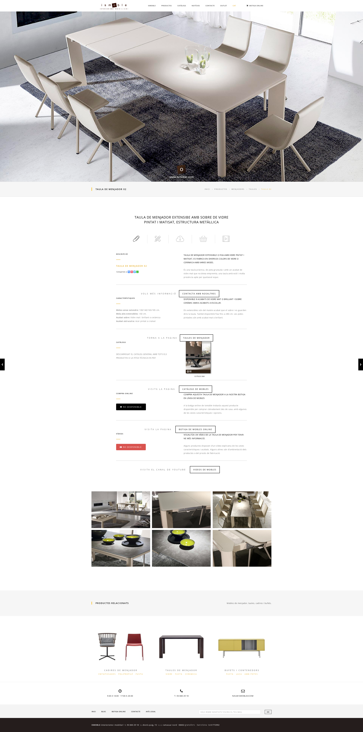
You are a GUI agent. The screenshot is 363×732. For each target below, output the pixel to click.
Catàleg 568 (199, 376)
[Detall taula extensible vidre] (120, 509)
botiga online (119, 711)
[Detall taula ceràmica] (120, 548)
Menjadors (238, 189)
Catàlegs (181, 6)
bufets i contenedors (242, 670)
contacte (135, 711)
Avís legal (151, 711)
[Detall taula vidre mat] (181, 509)
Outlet (223, 6)
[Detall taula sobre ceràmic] (181, 548)
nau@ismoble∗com (243, 696)
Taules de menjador (181, 670)
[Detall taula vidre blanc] (242, 548)
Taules (253, 189)
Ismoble (152, 6)
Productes (166, 6)
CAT (234, 6)
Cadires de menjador (120, 670)
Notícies (196, 6)
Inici (207, 189)
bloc (103, 711)
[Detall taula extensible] (242, 509)
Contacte (210, 6)
